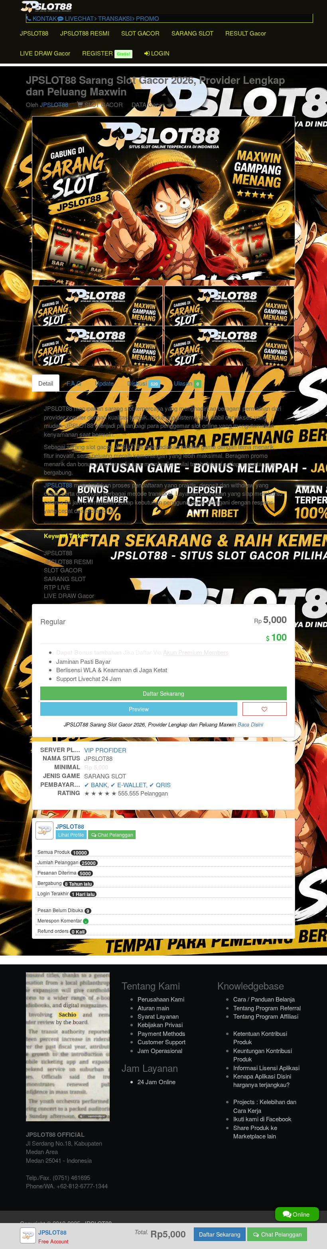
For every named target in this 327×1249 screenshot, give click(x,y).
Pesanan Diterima (64, 873)
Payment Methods (161, 1033)
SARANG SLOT (192, 33)
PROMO (146, 18)
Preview (139, 709)
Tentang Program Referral (267, 1008)
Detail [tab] (45, 383)
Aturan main (153, 1008)
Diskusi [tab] (142, 383)
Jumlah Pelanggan (66, 863)
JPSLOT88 (34, 33)
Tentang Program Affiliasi (265, 1016)
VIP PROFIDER (105, 750)
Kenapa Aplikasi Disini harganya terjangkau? (262, 1080)
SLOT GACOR (140, 33)
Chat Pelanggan (115, 834)
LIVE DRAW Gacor (45, 53)
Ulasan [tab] (186, 383)
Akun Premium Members (196, 652)
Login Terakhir (66, 894)
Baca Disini (250, 724)
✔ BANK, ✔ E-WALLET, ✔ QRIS (127, 784)
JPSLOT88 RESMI (84, 33)
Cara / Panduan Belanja (264, 999)
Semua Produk (62, 852)
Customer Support (161, 1041)
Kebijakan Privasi (160, 1024)
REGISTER (106, 53)
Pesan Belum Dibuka (63, 910)
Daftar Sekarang (163, 693)
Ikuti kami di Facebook (262, 1118)
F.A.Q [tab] (74, 383)
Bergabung (64, 883)
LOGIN (159, 53)
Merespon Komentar (62, 921)
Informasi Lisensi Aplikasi (266, 1067)
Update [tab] (104, 383)
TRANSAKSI (114, 18)
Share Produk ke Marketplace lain (255, 1131)
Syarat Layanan (158, 1016)
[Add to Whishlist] (264, 709)
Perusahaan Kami (161, 999)
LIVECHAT (78, 18)
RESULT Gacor (245, 33)
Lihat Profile (71, 834)
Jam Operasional (160, 1050)
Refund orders (61, 931)
